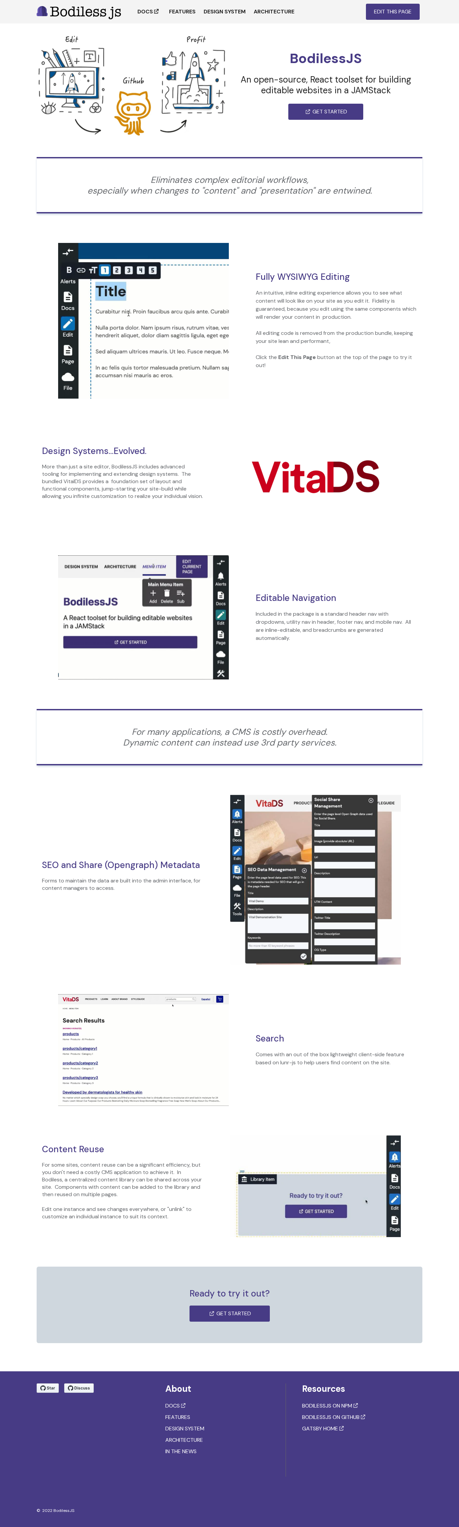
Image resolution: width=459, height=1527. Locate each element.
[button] (393, 12)
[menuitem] (149, 11)
